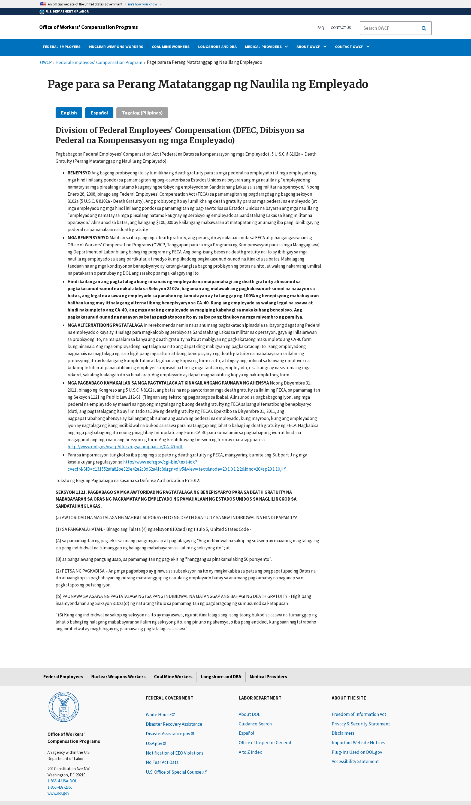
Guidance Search (255, 724)
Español (99, 113)
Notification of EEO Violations (174, 753)
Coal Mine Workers (173, 677)
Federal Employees (63, 677)
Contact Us (341, 27)
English (69, 113)
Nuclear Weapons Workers (118, 677)
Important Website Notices (358, 743)
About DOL (249, 714)
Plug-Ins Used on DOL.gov (357, 752)
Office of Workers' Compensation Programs (88, 27)
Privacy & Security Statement (361, 724)
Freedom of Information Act (359, 714)
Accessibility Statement (355, 761)
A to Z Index (250, 752)
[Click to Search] (423, 28)
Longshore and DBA (221, 677)
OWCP (46, 63)
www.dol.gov (58, 793)
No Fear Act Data (162, 762)
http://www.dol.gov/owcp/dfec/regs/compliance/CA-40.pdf (125, 447)
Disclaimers (343, 733)
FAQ (321, 27)
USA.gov (154, 743)
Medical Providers (268, 677)
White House (158, 715)
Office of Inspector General (265, 743)
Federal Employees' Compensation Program (99, 63)
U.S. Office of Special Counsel (174, 772)
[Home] (63, 706)
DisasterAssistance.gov (168, 734)
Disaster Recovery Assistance (174, 724)
